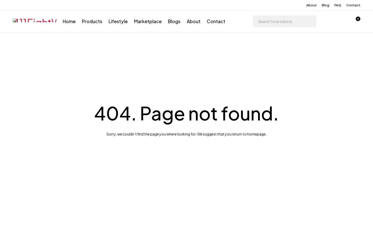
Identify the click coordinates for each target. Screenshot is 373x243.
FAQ (337, 5)
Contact (353, 5)
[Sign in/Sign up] (329, 21)
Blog (325, 5)
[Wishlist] (342, 21)
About (311, 5)
